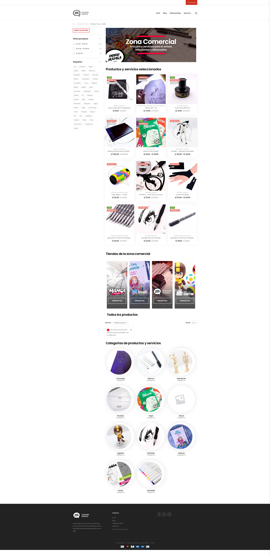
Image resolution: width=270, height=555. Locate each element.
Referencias (179, 149)
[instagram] (169, 501)
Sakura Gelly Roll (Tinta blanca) (119, 108)
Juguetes (119, 192)
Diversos (113, 192)
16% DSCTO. (111, 210)
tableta (76, 120)
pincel (76, 112)
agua (90, 66)
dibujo (76, 87)
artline (84, 71)
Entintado (116, 106)
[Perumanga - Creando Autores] (81, 13)
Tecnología (162, 106)
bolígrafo (77, 75)
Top (109, 77)
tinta (91, 120)
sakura (92, 112)
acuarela (82, 66)
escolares (77, 91)
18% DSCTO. (174, 164)
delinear (94, 83)
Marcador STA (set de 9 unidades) (119, 238)
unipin (76, 128)
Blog (165, 13)
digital (84, 87)
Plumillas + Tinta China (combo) (151, 195)
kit (83, 95)
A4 (75, 66)
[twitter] (164, 501)
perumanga (92, 108)
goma (96, 91)
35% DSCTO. (143, 77)
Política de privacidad (120, 516)
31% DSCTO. (111, 80)
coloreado (85, 79)
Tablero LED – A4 (151, 108)
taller (84, 120)
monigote (87, 103)
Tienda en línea (175, 13)
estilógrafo (87, 91)
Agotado (111, 83)
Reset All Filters (81, 30)
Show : (188, 323)
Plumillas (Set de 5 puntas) (151, 238)
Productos (117, 301)
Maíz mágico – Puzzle (119, 195)
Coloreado (151, 477)
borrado (86, 75)
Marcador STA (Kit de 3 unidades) (182, 238)
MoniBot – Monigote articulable (182, 151)
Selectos (122, 106)
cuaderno (77, 83)
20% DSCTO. (175, 210)
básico (76, 79)
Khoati (181, 402)
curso (86, 83)
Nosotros (187, 13)
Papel (144, 106)
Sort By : (108, 323)
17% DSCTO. (111, 164)
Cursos (120, 477)
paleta (76, 108)
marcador (77, 103)
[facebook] (159, 501)
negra (96, 103)
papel (83, 108)
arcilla (76, 71)
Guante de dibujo (182, 195)
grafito (76, 95)
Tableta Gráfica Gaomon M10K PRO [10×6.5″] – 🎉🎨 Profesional (130, 151)
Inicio (158, 13)
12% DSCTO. (143, 207)
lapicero (90, 95)
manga (91, 99)
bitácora (92, 71)
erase (91, 87)
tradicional (89, 124)
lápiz (83, 99)
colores (95, 79)
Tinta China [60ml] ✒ (182, 108)
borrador (95, 75)
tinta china (78, 124)
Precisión (149, 106)
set (75, 116)
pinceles (83, 112)
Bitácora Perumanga (150, 151)
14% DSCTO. (143, 123)
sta (81, 116)
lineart (76, 99)
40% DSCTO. (175, 80)
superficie (88, 116)
